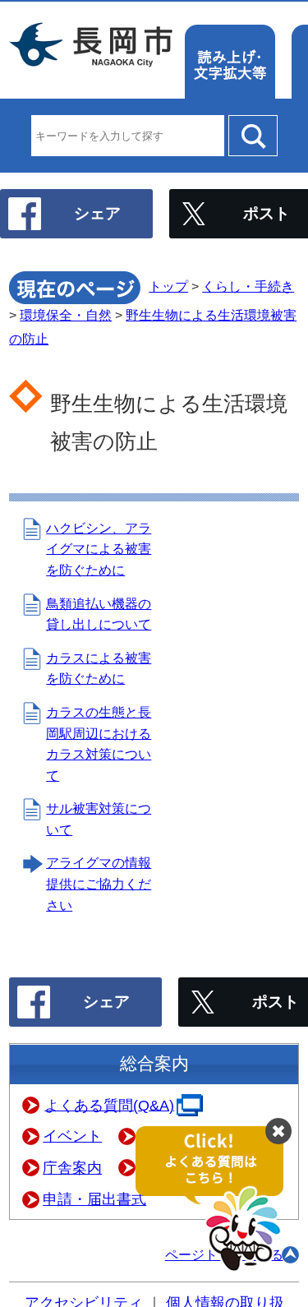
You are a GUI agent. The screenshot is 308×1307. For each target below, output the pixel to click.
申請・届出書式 (94, 1199)
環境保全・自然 (66, 315)
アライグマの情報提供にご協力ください (98, 884)
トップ (168, 286)
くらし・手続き (248, 286)
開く (217, 1200)
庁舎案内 (72, 1168)
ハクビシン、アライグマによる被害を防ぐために (98, 549)
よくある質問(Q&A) (109, 1105)
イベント (72, 1136)
